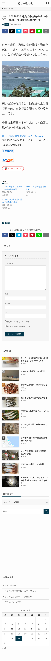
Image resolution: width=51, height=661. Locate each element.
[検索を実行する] (46, 511)
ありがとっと (25, 3)
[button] (5, 31)
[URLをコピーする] (46, 31)
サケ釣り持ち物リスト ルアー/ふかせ (20, 591)
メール (7, 303)
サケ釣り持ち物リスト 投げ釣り (18, 597)
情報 (6, 24)
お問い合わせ (10, 586)
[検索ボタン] (47, 3)
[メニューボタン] (3, 3)
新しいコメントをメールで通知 (18, 322)
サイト (7, 312)
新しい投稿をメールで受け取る (18, 326)
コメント (9, 263)
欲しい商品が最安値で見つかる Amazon (22, 136)
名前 (6, 294)
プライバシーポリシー (14, 602)
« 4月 (4, 648)
